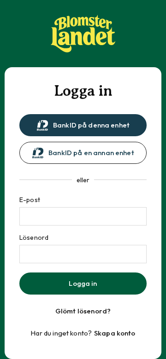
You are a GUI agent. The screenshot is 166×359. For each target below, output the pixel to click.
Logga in (83, 283)
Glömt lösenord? (83, 311)
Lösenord (33, 237)
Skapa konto (115, 333)
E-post (29, 200)
